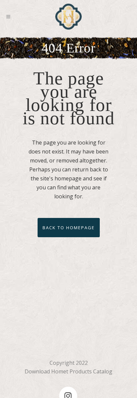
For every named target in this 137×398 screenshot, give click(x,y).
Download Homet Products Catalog (68, 371)
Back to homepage (69, 228)
